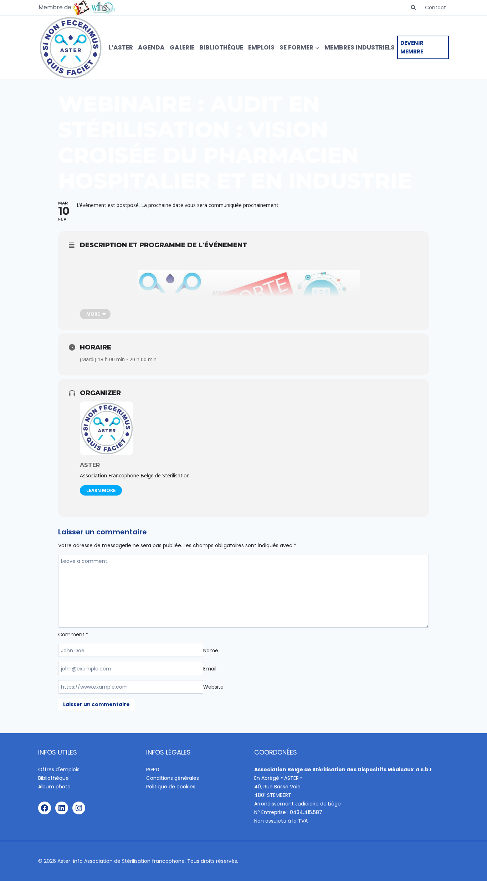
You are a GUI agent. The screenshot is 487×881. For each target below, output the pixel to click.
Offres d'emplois (59, 769)
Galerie (182, 47)
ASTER (90, 465)
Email (209, 668)
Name (210, 650)
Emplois (261, 47)
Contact (435, 7)
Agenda (151, 47)
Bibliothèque (221, 47)
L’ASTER (121, 47)
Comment (73, 634)
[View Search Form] (413, 7)
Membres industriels (359, 47)
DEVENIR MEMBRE (412, 47)
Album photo (54, 786)
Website (213, 686)
